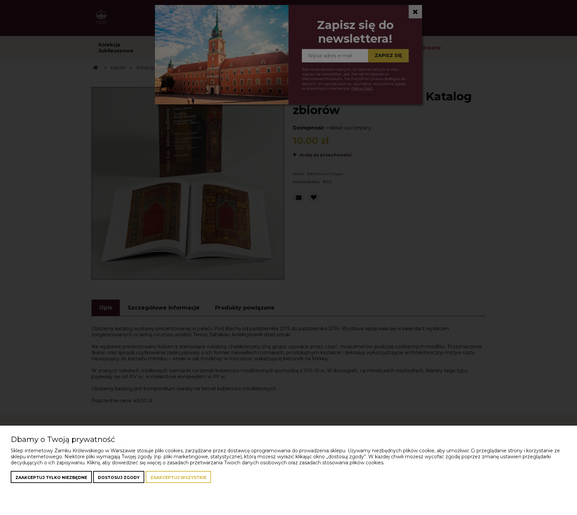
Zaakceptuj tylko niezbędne (51, 477)
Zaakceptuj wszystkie (178, 477)
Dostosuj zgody (119, 477)
